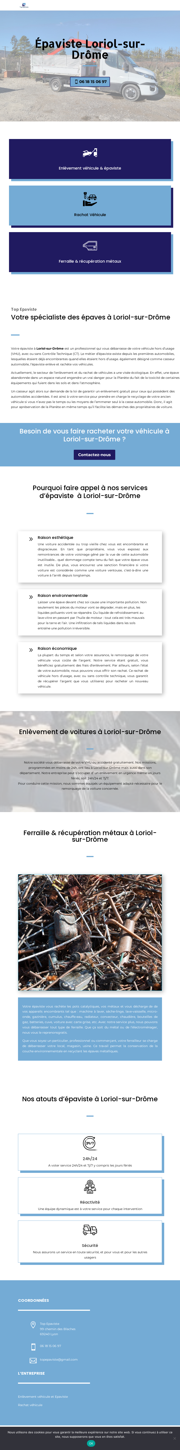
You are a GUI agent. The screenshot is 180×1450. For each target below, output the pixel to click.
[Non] (174, 1438)
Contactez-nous (94, 454)
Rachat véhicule (30, 1405)
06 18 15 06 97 (93, 81)
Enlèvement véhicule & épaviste (90, 168)
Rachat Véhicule (90, 214)
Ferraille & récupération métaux (90, 261)
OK (91, 1443)
